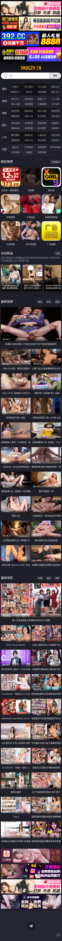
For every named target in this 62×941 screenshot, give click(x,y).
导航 (4, 149)
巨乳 (49, 301)
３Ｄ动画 (55, 98)
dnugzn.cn (31, 68)
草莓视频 (42, 147)
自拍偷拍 (29, 98)
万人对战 (42, 86)
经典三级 (29, 116)
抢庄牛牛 (55, 91)
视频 (4, 101)
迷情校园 (15, 140)
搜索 (55, 75)
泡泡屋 (29, 152)
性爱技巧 (55, 140)
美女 (40, 301)
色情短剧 (42, 152)
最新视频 (7, 302)
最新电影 (7, 578)
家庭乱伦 (29, 135)
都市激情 (15, 135)
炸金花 (29, 91)
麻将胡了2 (15, 91)
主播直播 (42, 104)
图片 (4, 125)
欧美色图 (42, 123)
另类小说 (29, 140)
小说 (4, 137)
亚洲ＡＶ (15, 98)
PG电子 (15, 86)
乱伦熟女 (42, 116)
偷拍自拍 (29, 110)
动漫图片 (55, 123)
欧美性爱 (55, 110)
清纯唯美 (29, 128)
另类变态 (55, 116)
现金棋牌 (42, 91)
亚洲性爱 (15, 110)
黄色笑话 (42, 140)
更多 (57, 301)
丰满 (40, 578)
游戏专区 (55, 86)
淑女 (49, 578)
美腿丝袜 (15, 128)
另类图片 (55, 128)
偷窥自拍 (15, 123)
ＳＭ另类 (55, 104)
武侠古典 (55, 135)
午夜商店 (29, 147)
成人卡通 (42, 110)
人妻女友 (42, 135)
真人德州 (29, 86)
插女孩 (15, 147)
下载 (57, 253)
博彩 (4, 89)
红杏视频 (15, 152)
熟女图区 (42, 128)
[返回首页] (58, 935)
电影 (4, 113)
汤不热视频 (55, 147)
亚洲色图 (29, 123)
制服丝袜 (15, 116)
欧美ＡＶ (42, 98)
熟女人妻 (15, 104)
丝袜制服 (29, 104)
